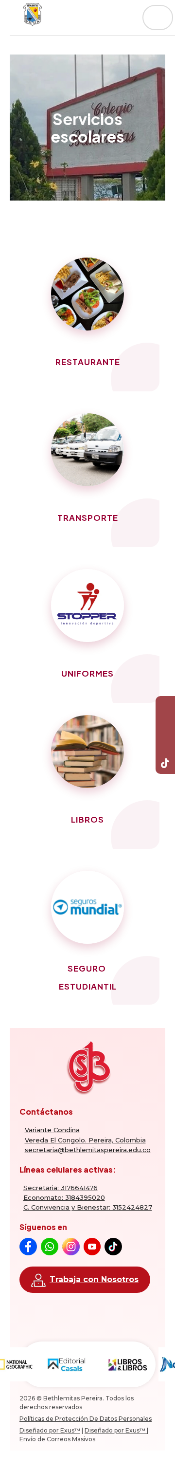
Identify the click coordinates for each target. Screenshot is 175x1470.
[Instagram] (165, 744)
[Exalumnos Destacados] (87, 605)
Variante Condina (52, 1130)
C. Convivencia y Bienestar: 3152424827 (87, 1207)
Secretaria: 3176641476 (60, 1188)
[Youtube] (165, 725)
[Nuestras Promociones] (87, 449)
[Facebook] (165, 706)
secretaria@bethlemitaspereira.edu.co (88, 1150)
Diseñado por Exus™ (49, 1430)
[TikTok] (165, 764)
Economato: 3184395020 (64, 1197)
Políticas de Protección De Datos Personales (85, 1418)
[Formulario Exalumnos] (87, 294)
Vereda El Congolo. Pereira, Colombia (85, 1140)
